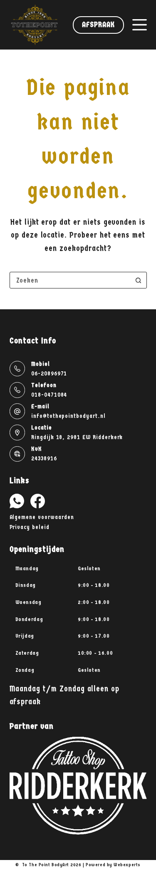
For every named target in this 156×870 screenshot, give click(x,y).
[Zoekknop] (138, 280)
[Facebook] (37, 501)
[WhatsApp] (17, 501)
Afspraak (98, 24)
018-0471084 (49, 394)
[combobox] (70, 280)
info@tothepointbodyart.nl (68, 416)
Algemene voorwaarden (42, 517)
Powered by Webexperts (113, 865)
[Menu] (139, 24)
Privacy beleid (30, 527)
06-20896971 (49, 373)
